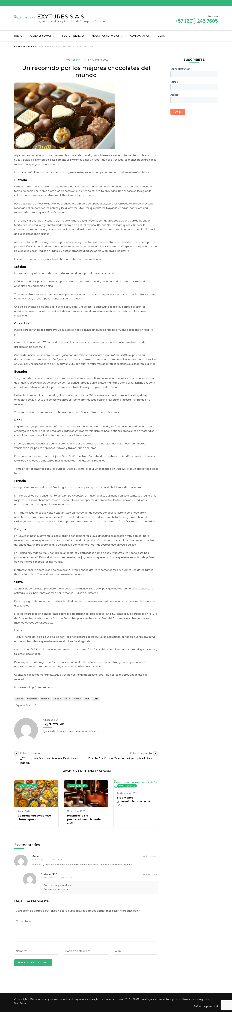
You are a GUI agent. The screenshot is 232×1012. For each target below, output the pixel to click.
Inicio (18, 35)
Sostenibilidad (73, 35)
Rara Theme (183, 999)
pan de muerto (73, 298)
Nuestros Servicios (106, 35)
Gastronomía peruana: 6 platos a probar (34, 817)
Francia (57, 698)
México (77, 698)
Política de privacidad (206, 1006)
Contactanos (140, 35)
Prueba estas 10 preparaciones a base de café (84, 819)
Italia (67, 698)
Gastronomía (73, 60)
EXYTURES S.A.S (60, 16)
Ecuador (45, 698)
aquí (99, 259)
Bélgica (19, 698)
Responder (152, 856)
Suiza (95, 698)
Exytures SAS (23, 705)
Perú (87, 698)
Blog (161, 35)
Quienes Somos (41, 35)
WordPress (20, 1003)
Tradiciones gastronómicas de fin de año (133, 801)
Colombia (32, 698)
